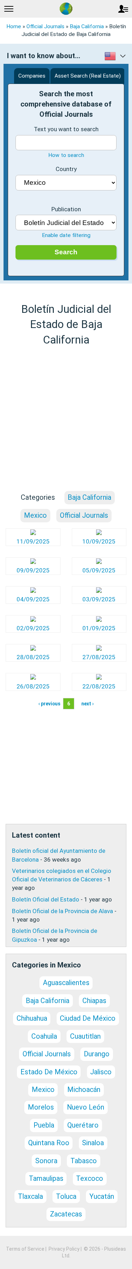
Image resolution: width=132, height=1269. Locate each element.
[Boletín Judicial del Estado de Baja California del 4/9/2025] (33, 590)
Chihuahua (32, 1018)
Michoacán (83, 1090)
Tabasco (83, 1161)
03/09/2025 (98, 599)
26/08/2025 (33, 686)
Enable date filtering (66, 235)
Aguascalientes (66, 983)
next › (87, 703)
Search (66, 252)
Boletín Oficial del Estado (45, 899)
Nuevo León (85, 1107)
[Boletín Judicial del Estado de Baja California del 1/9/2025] (99, 619)
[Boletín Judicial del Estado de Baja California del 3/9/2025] (99, 590)
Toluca (66, 1196)
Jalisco (101, 1072)
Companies (31, 76)
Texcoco (89, 1178)
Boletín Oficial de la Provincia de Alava (62, 911)
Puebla (43, 1125)
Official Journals (45, 26)
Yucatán (101, 1196)
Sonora (46, 1161)
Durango (96, 1054)
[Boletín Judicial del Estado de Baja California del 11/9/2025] (33, 532)
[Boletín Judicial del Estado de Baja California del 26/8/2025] (33, 677)
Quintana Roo (48, 1143)
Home (13, 26)
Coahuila (44, 1036)
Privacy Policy (64, 1249)
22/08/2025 (98, 686)
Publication (66, 209)
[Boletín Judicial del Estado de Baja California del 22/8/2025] (99, 677)
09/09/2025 (33, 570)
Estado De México (48, 1072)
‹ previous (49, 703)
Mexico (35, 515)
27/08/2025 (98, 657)
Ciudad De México (87, 1018)
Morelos (41, 1107)
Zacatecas (66, 1214)
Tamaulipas (46, 1178)
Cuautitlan (85, 1036)
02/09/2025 (33, 628)
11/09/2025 (33, 541)
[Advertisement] (66, 419)
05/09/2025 (98, 570)
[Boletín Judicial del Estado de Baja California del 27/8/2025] (99, 648)
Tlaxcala (30, 1196)
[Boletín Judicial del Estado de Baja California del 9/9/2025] (33, 561)
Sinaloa (93, 1143)
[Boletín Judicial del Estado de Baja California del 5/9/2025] (99, 561)
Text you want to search (66, 129)
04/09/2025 (33, 599)
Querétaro (83, 1125)
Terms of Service (25, 1249)
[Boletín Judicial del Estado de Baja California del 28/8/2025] (33, 648)
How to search (66, 155)
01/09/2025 (98, 628)
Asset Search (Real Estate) (88, 76)
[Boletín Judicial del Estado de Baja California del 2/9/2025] (33, 619)
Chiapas (94, 1001)
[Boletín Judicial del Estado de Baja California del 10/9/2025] (99, 532)
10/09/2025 (98, 541)
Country (66, 168)
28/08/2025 (33, 657)
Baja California (87, 26)
